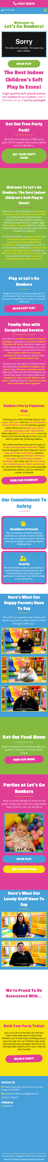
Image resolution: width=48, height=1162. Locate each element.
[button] (45, 10)
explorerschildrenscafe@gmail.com (21, 1093)
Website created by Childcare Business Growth (24, 1159)
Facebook (8, 1105)
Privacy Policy (7, 1156)
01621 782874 (26, 4)
